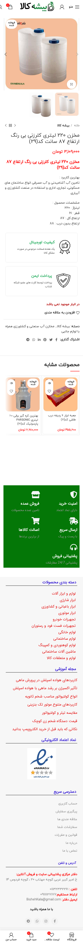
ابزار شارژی (68, 600)
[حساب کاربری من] (62, 7)
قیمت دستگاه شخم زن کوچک (54, 721)
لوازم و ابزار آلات (64, 593)
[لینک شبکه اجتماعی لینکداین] (39, 340)
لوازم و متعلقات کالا (61, 658)
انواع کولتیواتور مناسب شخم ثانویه (51, 696)
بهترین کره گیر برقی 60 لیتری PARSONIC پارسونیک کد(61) (23, 420)
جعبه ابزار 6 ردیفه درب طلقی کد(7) (62, 418)
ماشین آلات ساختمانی (59, 651)
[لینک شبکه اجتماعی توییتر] (51, 340)
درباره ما (71, 843)
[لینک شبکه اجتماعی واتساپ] (33, 340)
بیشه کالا (63, 125)
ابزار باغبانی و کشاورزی (59, 606)
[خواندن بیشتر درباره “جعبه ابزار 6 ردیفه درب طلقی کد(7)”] (49, 383)
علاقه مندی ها (67, 819)
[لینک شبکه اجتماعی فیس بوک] (56, 340)
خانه (76, 125)
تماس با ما (69, 851)
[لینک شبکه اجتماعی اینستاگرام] (45, 921)
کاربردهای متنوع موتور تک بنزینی (52, 704)
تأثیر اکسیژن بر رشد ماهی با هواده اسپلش (45, 688)
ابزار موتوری (67, 613)
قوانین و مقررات (66, 835)
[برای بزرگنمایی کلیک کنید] (71, 84)
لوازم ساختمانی (64, 639)
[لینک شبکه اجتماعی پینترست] (45, 340)
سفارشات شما (67, 827)
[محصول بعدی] (5, 125)
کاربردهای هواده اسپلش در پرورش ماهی (46, 680)
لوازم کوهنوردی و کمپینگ (57, 645)
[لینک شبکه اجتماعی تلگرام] (28, 340)
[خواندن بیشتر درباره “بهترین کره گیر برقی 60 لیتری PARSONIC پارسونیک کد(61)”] (11, 383)
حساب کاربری (67, 803)
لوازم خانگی (67, 632)
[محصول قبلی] (15, 125)
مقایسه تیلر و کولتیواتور (59, 713)
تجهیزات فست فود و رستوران (54, 626)
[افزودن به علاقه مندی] (49, 391)
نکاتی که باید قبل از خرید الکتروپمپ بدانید (44, 729)
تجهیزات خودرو (64, 619)
